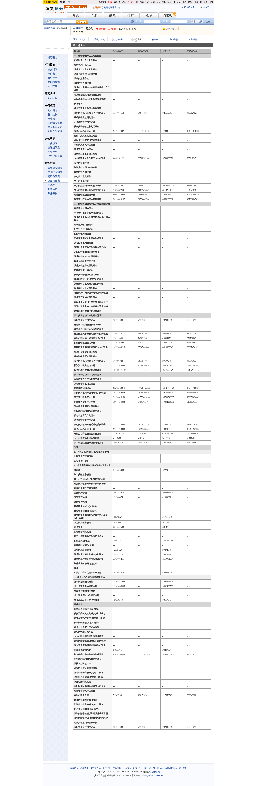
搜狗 (211, 2)
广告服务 (127, 768)
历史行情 (52, 78)
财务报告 (52, 193)
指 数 (112, 15)
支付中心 (106, 768)
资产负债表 (54, 176)
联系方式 (147, 768)
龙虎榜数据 (54, 82)
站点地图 (84, 768)
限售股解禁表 (55, 156)
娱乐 (124, 2)
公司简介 (52, 110)
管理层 (51, 118)
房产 (147, 2)
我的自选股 (62, 28)
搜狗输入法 (95, 768)
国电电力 (78, 28)
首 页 (76, 15)
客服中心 (137, 768)
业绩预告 (52, 189)
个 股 (94, 15)
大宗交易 (52, 86)
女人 (158, 2)
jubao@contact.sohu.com (152, 775)
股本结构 (52, 114)
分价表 (51, 73)
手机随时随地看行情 (111, 7)
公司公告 (52, 98)
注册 (208, 21)
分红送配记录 (55, 131)
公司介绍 (183, 768)
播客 (169, 2)
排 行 (131, 15)
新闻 (110, 2)
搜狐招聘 (117, 768)
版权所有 (156, 771)
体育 (116, 2)
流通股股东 (54, 147)
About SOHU (171, 768)
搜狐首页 (102, 2)
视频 (164, 2)
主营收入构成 (55, 172)
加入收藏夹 (189, 7)
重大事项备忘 (55, 127)
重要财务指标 (55, 168)
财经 (132, 2)
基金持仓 (52, 151)
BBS (196, 2)
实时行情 (170, 28)
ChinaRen (177, 2)
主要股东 (52, 143)
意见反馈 (97, 7)
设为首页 (207, 7)
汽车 (141, 2)
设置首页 (74, 768)
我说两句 (203, 2)
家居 (153, 2)
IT (137, 2)
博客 (190, 2)
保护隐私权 (158, 768)
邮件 (185, 2)
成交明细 (52, 69)
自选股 (167, 15)
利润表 (51, 185)
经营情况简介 (55, 123)
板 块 (149, 15)
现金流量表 (54, 180)
